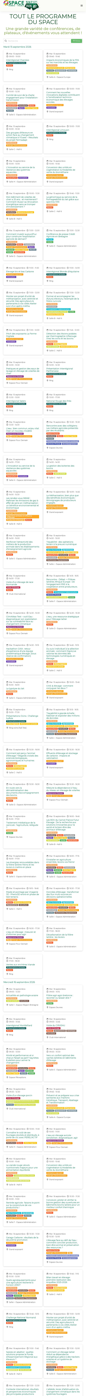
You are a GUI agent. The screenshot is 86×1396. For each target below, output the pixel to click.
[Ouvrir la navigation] (82, 5)
